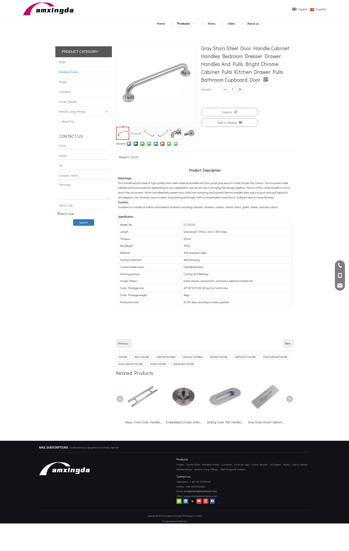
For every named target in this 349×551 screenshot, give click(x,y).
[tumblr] (205, 501)
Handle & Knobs (68, 72)
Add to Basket (227, 122)
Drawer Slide (193, 464)
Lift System (275, 464)
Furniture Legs (241, 464)
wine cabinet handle (131, 364)
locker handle (158, 364)
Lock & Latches (299, 464)
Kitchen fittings (184, 469)
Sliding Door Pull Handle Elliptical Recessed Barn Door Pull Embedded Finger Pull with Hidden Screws (186, 422)
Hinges (63, 82)
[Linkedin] (185, 501)
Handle (123, 357)
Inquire (227, 112)
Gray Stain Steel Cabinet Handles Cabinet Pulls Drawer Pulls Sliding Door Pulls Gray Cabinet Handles (227, 422)
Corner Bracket (68, 102)
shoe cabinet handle (275, 357)
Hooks (62, 62)
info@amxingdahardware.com (200, 491)
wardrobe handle (183, 364)
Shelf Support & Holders (232, 469)
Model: (123, 157)
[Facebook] (212, 501)
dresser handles (193, 357)
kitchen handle (219, 357)
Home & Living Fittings (72, 111)
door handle (142, 357)
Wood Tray (68, 121)
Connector (65, 92)
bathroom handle (245, 357)
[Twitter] (192, 501)
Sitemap (182, 521)
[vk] (199, 501)
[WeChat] (179, 501)
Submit (83, 222)
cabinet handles (166, 357)
